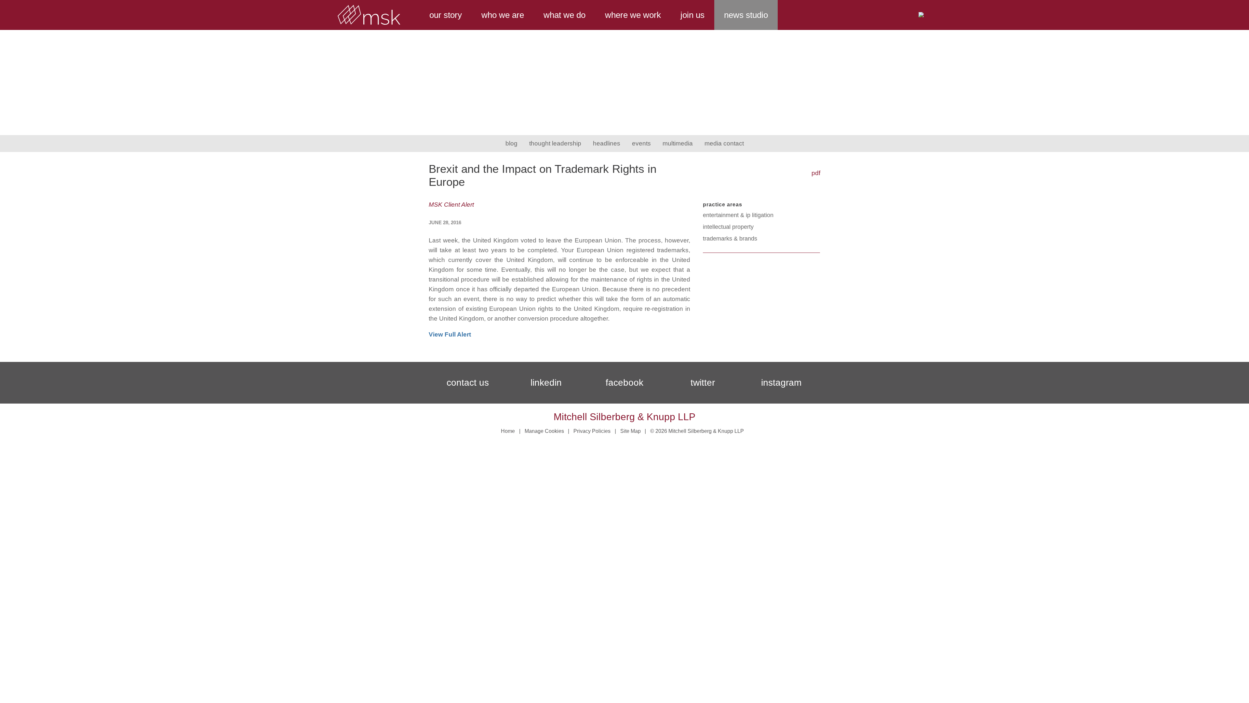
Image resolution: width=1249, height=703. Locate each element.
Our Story (445, 15)
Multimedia (678, 143)
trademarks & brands (730, 238)
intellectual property (728, 227)
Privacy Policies (592, 431)
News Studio (746, 15)
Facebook (624, 383)
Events (641, 143)
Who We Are (502, 15)
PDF (816, 173)
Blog (511, 143)
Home (508, 431)
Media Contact (724, 143)
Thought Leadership (555, 143)
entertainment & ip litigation (738, 215)
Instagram (781, 383)
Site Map (630, 431)
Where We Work (633, 15)
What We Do (564, 15)
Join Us (692, 15)
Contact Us (468, 383)
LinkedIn (546, 383)
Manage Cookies (544, 431)
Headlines (606, 143)
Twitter (703, 383)
